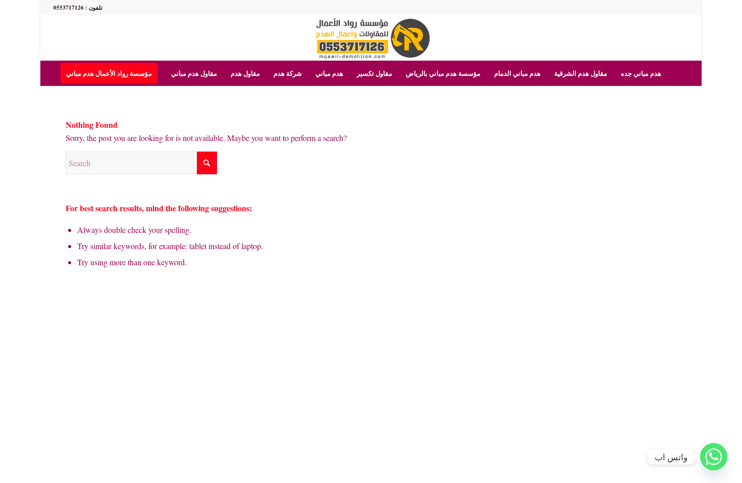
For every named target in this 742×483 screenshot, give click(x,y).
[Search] (674, 73)
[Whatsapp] (713, 456)
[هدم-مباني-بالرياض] (371, 38)
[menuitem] (112, 73)
